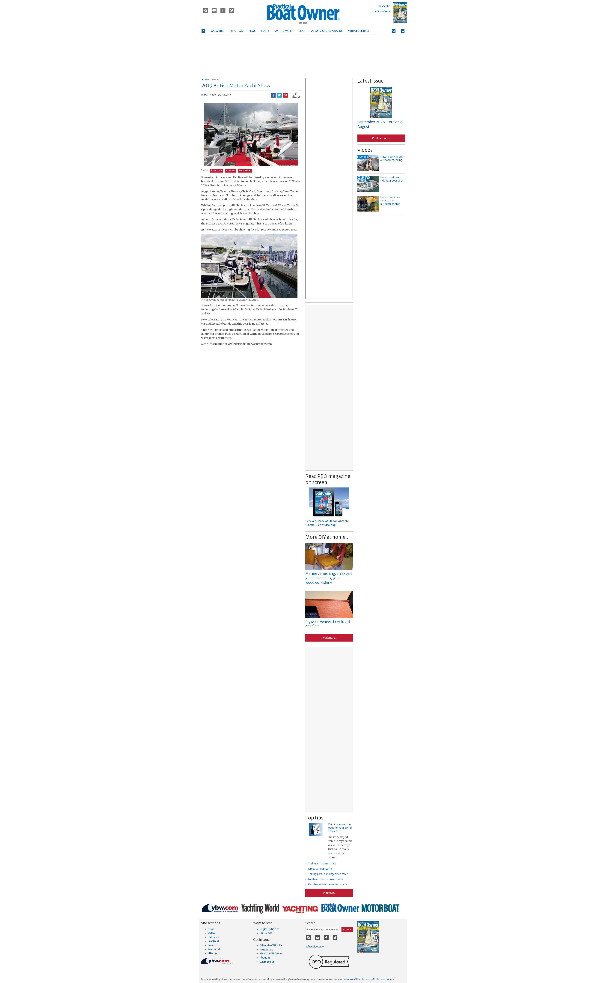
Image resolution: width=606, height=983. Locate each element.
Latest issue (370, 81)
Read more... (329, 637)
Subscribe (384, 6)
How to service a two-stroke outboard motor (390, 201)
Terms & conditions (352, 979)
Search (347, 929)
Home (205, 79)
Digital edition (381, 11)
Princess (230, 170)
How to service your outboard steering (392, 158)
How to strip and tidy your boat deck (391, 179)
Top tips (314, 818)
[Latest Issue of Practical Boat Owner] (400, 12)
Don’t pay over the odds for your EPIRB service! (340, 828)
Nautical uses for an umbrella (325, 879)
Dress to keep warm (320, 868)
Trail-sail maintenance (322, 863)
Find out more (381, 138)
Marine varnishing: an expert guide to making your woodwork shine (328, 578)
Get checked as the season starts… (329, 884)
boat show (216, 170)
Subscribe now (314, 946)
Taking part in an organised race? (328, 873)
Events (215, 79)
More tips (329, 892)
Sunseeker (245, 170)
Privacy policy (370, 979)
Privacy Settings (386, 979)
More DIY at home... (327, 537)
